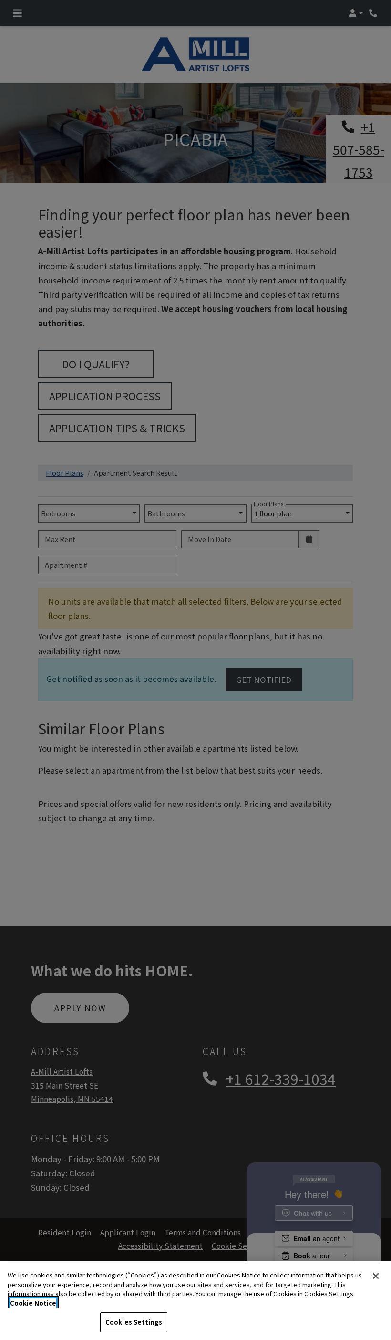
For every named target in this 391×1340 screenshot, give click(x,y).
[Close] (375, 1276)
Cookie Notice (33, 1303)
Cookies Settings (133, 1322)
